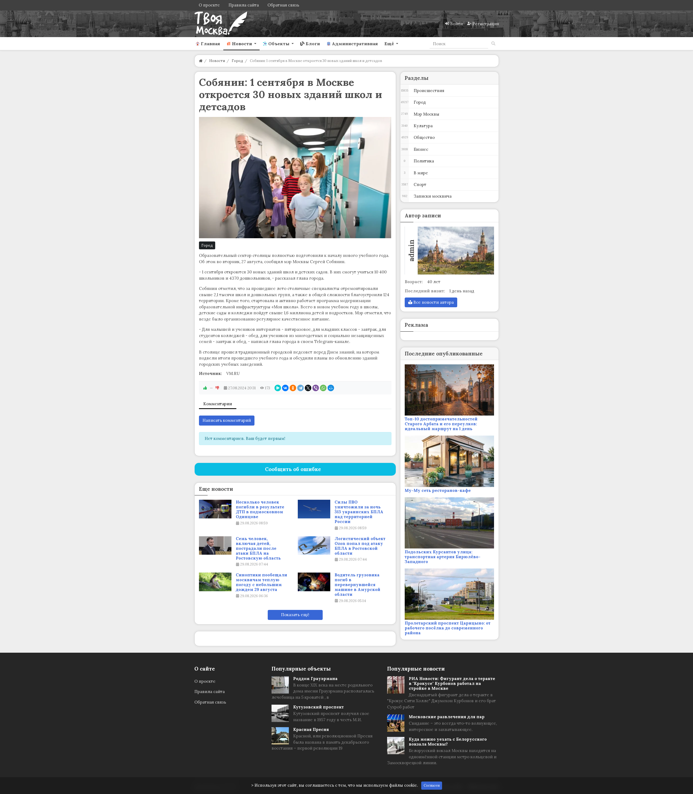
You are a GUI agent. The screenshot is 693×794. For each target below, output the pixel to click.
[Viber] (315, 388)
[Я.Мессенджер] (277, 388)
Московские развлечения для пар (447, 716)
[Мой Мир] (331, 388)
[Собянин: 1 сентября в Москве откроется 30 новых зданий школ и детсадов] (295, 177)
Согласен (432, 785)
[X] (308, 388)
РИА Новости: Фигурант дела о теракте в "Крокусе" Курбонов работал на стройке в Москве (452, 683)
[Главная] (200, 60)
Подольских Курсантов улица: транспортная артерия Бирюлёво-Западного (442, 556)
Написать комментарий (226, 420)
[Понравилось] (205, 388)
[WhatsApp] (323, 388)
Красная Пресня (311, 729)
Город (207, 245)
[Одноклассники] (293, 388)
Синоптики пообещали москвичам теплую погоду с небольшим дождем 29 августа (261, 582)
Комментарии (217, 403)
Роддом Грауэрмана (315, 678)
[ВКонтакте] (285, 388)
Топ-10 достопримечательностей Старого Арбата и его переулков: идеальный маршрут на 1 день (441, 423)
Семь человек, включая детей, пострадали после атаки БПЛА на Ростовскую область (258, 548)
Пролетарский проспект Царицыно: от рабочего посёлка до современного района (448, 627)
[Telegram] (300, 388)
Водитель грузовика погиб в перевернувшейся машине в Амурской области (357, 585)
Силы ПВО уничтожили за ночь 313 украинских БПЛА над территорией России (359, 512)
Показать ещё (295, 614)
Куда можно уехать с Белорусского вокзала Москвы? (448, 742)
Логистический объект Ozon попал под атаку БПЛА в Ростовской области (360, 546)
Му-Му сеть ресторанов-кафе (438, 490)
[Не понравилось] (217, 388)
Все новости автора (433, 302)
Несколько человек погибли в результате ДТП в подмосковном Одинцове (260, 509)
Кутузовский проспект (318, 707)
